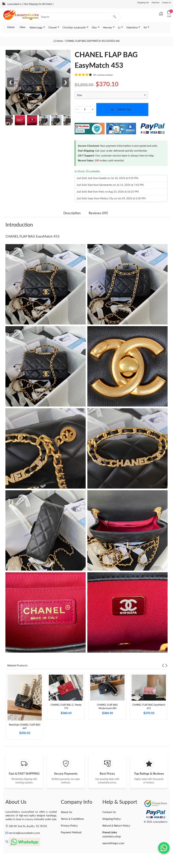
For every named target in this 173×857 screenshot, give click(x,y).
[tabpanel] (24, 707)
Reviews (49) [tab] (98, 213)
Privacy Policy (69, 825)
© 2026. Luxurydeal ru (155, 822)
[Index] (161, 14)
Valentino (132, 27)
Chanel (52, 27)
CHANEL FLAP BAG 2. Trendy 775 (66, 707)
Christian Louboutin (74, 27)
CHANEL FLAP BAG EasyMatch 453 (32, 236)
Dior (94, 27)
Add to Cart (124, 109)
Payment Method (71, 832)
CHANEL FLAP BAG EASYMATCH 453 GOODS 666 (92, 41)
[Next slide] (166, 665)
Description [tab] (72, 213)
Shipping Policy (111, 819)
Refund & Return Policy (116, 825)
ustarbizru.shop (111, 836)
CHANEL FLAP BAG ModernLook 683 (107, 707)
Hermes (107, 27)
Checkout (155, 3)
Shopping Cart (143, 3)
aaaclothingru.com (113, 843)
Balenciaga (36, 27)
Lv (119, 27)
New (22, 27)
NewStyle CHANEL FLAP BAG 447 (24, 727)
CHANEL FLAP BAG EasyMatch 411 (148, 707)
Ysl (145, 27)
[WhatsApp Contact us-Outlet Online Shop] (164, 848)
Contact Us (166, 3)
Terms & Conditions (72, 819)
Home (10, 27)
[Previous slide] (163, 665)
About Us (66, 812)
